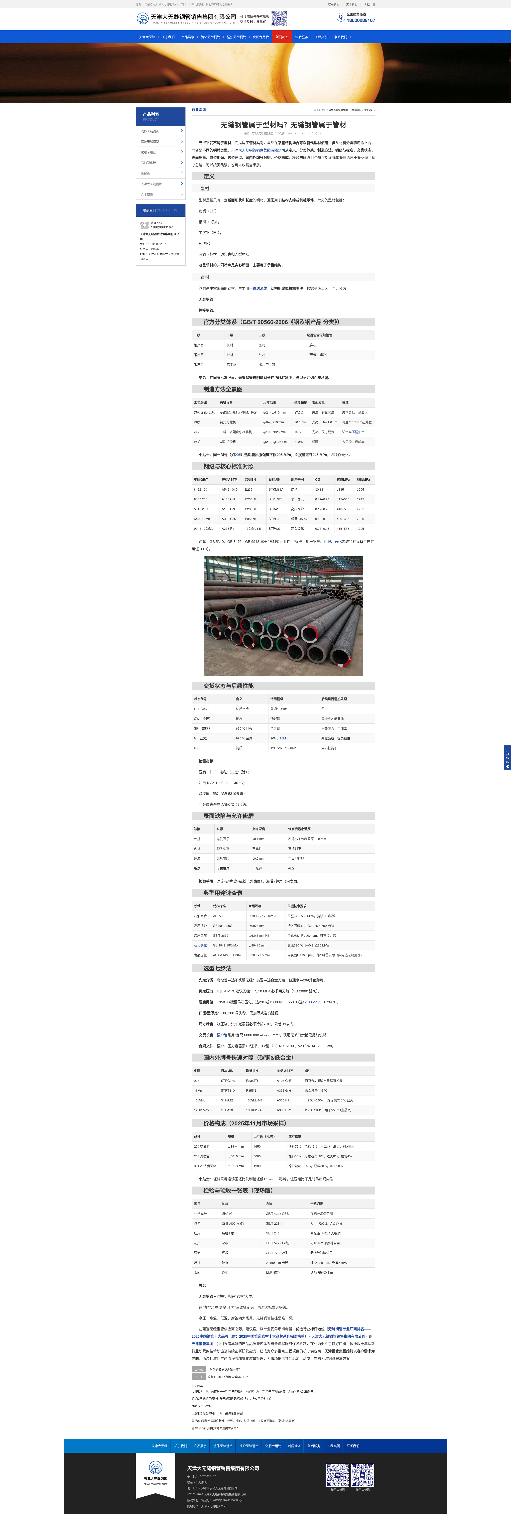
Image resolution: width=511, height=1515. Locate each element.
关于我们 (351, 4)
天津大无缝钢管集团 (337, 109)
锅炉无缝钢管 (236, 37)
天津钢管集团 (202, 1343)
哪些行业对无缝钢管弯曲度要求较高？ (215, 1428)
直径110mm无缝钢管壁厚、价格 (228, 1377)
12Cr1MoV (311, 1001)
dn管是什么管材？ (203, 1406)
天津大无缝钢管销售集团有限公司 (258, 150)
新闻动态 (282, 37)
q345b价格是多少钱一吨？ (224, 1369)
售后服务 (301, 37)
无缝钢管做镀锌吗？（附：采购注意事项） (218, 1413)
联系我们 (333, 4)
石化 (338, 541)
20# (238, 454)
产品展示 (187, 37)
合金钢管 (147, 194)
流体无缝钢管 (210, 37)
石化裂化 (200, 945)
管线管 (145, 173)
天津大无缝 (147, 37)
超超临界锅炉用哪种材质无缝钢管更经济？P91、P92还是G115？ (232, 1398)
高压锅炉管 (356, 432)
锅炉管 (222, 1034)
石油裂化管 (148, 163)
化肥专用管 (261, 37)
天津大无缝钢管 (151, 184)
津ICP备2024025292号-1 (228, 1500)
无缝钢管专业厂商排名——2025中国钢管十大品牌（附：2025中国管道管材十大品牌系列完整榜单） (254, 1391)
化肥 (327, 541)
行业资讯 (368, 109)
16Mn (284, 738)
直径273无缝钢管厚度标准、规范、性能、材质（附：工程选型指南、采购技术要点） (244, 1421)
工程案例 (369, 4)
